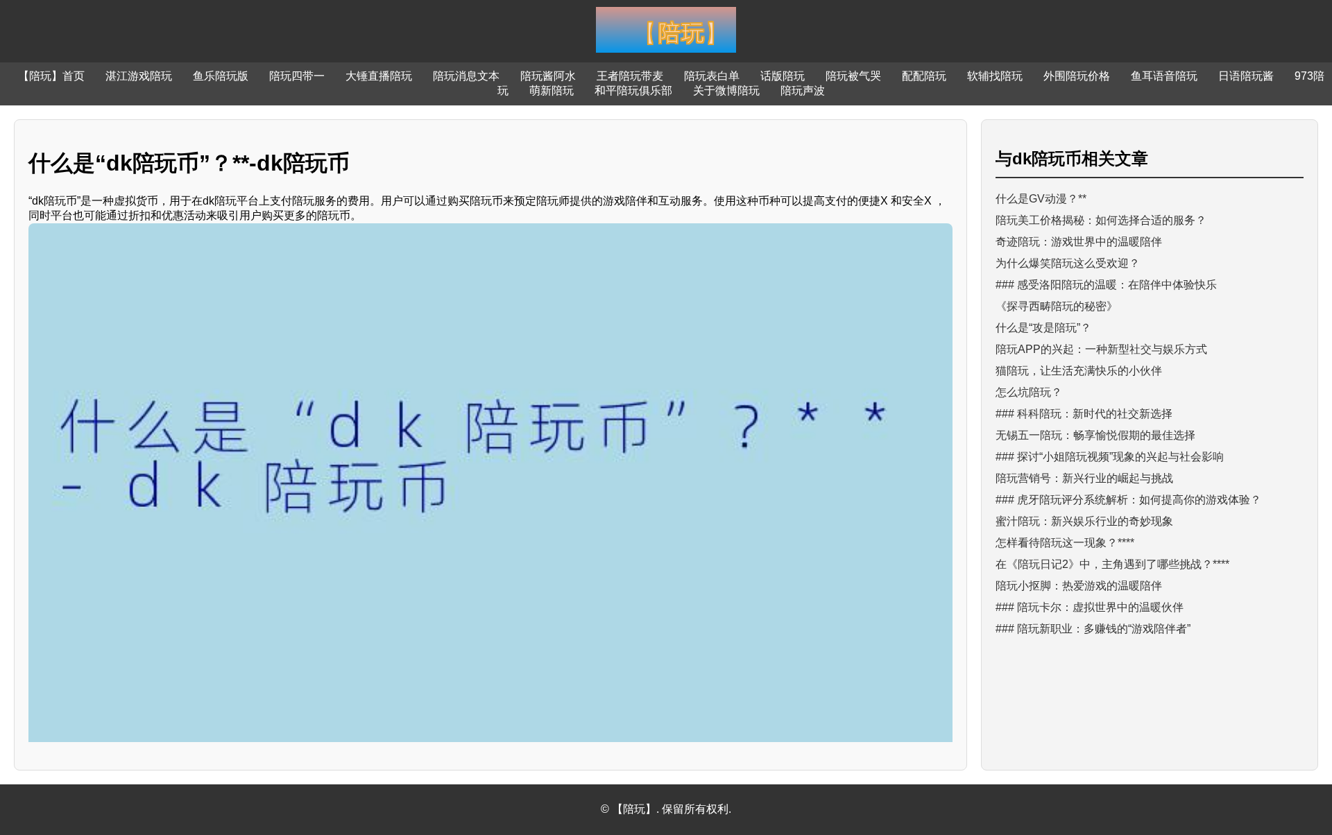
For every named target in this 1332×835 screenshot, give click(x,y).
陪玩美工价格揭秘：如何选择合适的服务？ (1101, 220)
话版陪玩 (782, 76)
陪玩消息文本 (466, 76)
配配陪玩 (924, 76)
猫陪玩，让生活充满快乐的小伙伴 (1079, 371)
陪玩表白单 (712, 76)
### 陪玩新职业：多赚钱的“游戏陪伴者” (1093, 629)
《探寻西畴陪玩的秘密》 (1057, 306)
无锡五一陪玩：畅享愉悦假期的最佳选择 (1095, 435)
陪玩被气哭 (853, 76)
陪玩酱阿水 (548, 76)
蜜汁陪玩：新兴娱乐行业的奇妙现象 (1084, 521)
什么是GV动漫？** (1041, 199)
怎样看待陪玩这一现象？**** (1065, 543)
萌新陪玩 (551, 90)
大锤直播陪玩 (378, 76)
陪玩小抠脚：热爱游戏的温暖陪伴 (1079, 586)
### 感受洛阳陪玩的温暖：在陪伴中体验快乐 (1106, 285)
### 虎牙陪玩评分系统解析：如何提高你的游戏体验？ (1128, 500)
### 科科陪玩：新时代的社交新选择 (1084, 414)
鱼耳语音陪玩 (1164, 76)
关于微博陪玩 (726, 90)
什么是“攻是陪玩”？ (1043, 328)
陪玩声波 (802, 90)
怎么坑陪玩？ (1029, 392)
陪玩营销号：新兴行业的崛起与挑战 (1084, 478)
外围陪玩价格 (1076, 76)
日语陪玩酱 (1246, 76)
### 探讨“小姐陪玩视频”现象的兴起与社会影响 (1110, 457)
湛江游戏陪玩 (138, 76)
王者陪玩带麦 (630, 76)
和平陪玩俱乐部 (633, 90)
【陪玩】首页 (51, 76)
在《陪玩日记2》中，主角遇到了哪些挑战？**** (1112, 564)
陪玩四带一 (297, 76)
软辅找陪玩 (995, 76)
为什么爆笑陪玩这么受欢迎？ (1068, 263)
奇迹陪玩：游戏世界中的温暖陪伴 (1079, 242)
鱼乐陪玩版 (220, 76)
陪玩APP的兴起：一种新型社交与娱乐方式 (1101, 349)
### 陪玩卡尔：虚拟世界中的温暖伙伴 (1090, 607)
